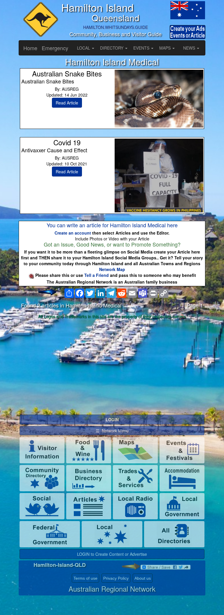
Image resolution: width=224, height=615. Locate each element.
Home (30, 48)
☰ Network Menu (112, 431)
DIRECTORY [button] (112, 48)
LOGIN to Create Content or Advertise (112, 554)
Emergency (55, 48)
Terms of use (85, 578)
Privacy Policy (116, 578)
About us (142, 578)
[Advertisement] (112, 367)
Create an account (73, 233)
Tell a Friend (96, 275)
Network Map (112, 269)
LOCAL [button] (84, 48)
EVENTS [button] (141, 48)
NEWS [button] (189, 48)
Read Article (67, 103)
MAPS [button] (165, 48)
